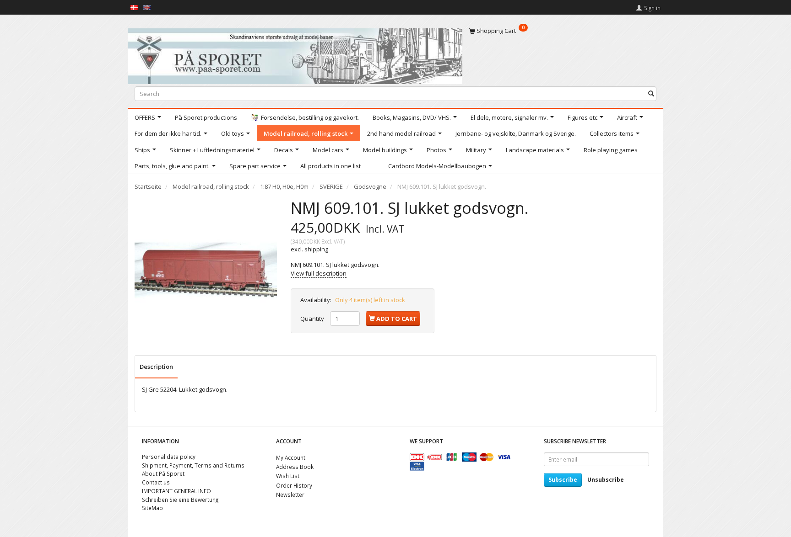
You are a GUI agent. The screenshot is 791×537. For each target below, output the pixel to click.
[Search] (651, 93)
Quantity (312, 318)
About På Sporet (163, 473)
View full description (319, 273)
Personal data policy (168, 456)
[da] (134, 7)
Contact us (156, 482)
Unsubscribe (605, 480)
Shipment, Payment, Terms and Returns (193, 465)
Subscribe (562, 480)
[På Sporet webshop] (295, 54)
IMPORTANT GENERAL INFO (176, 490)
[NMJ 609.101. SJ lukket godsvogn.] (206, 270)
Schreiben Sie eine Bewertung (180, 499)
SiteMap (152, 507)
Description (156, 366)
